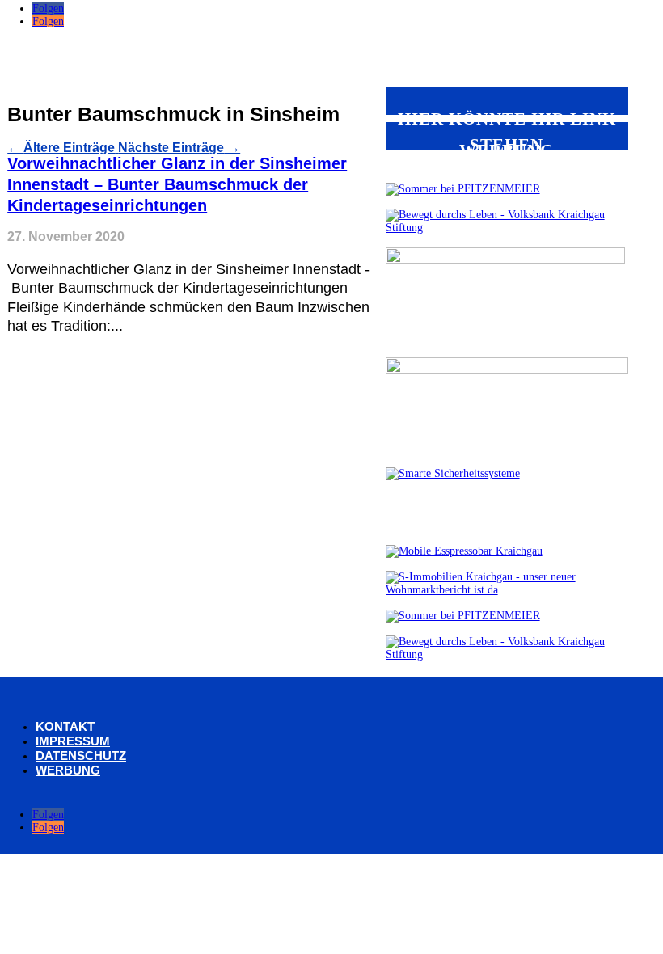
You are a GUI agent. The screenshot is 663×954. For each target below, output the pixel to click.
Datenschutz (81, 755)
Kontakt (65, 726)
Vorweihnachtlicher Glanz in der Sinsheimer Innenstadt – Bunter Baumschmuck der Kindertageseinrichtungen (177, 184)
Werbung (68, 770)
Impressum (73, 741)
